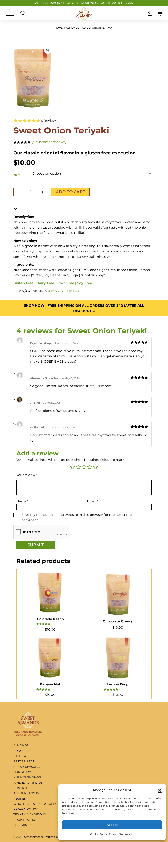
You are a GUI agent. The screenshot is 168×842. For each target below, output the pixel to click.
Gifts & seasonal (27, 767)
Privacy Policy (25, 809)
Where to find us (28, 782)
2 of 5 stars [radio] (78, 466)
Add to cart (70, 191)
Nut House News (27, 777)
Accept (112, 825)
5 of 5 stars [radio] (95, 466)
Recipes (19, 798)
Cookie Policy (98, 834)
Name (22, 501)
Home (59, 27)
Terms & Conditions (29, 814)
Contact (20, 788)
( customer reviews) (49, 142)
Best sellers (23, 761)
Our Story (22, 772)
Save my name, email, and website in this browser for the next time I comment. (78, 517)
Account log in (26, 793)
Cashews (71, 291)
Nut (17, 175)
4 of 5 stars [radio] (89, 466)
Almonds (72, 27)
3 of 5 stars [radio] (84, 466)
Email (92, 501)
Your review (26, 475)
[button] (160, 790)
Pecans (19, 751)
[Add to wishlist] (15, 208)
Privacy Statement (120, 834)
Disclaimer (22, 825)
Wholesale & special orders (37, 804)
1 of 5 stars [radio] (72, 466)
